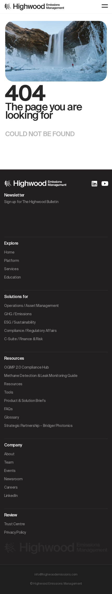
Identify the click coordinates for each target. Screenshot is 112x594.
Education (12, 277)
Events (10, 470)
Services (11, 269)
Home (9, 252)
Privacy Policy (15, 532)
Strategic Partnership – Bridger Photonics (38, 425)
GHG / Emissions (18, 314)
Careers (11, 487)
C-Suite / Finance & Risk (23, 339)
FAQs (8, 409)
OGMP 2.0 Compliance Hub (26, 367)
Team (9, 462)
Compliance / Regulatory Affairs (30, 330)
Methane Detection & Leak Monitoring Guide (41, 375)
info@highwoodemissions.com (56, 574)
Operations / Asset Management (31, 305)
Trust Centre (14, 524)
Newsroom (13, 479)
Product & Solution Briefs (25, 400)
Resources (13, 384)
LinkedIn (10, 495)
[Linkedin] (94, 183)
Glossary (11, 417)
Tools (8, 392)
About (9, 454)
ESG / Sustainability (20, 322)
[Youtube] (105, 183)
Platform (11, 260)
